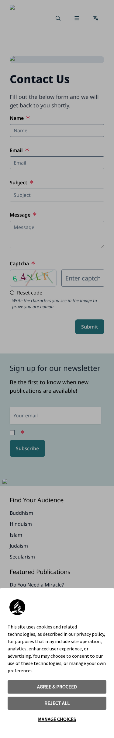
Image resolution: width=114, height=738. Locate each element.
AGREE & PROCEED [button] (57, 687)
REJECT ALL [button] (57, 703)
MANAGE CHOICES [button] (57, 719)
